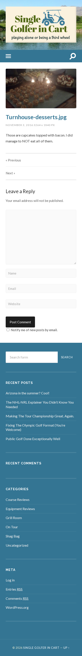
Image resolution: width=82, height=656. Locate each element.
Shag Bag (13, 536)
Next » (10, 173)
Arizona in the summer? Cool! (27, 393)
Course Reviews (18, 499)
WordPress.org (17, 607)
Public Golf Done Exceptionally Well (33, 439)
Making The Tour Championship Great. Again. (40, 416)
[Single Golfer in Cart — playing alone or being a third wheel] (41, 41)
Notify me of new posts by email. (34, 330)
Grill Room (14, 518)
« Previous (13, 160)
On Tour (12, 527)
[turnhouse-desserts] (41, 88)
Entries (14, 589)
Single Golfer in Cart (41, 647)
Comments (17, 598)
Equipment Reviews (20, 509)
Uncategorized (17, 545)
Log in (10, 580)
